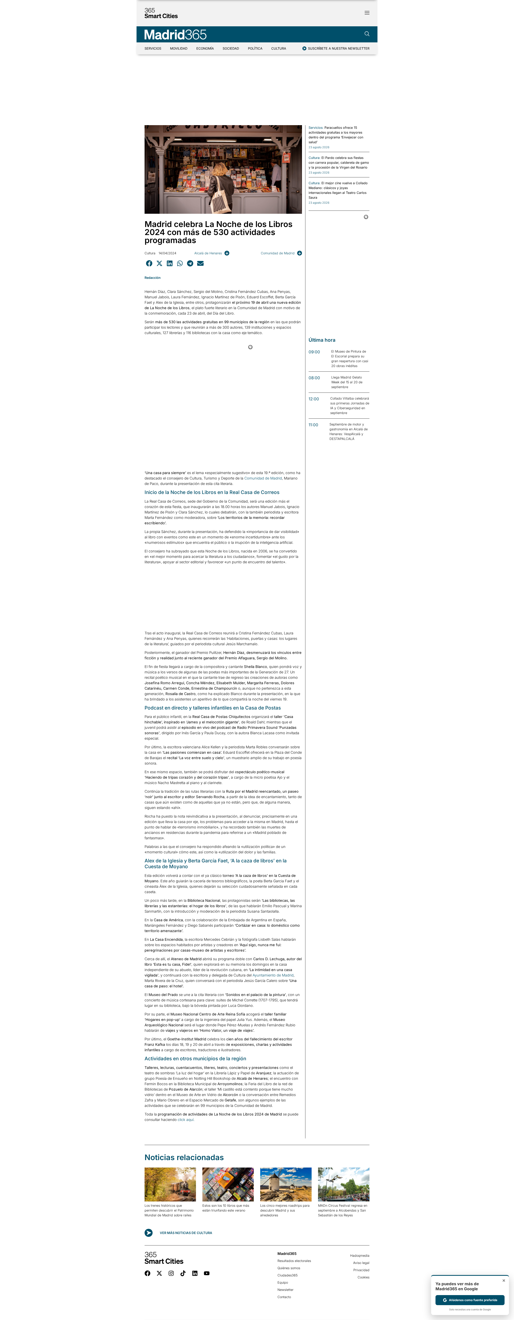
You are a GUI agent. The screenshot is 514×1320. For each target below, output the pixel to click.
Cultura (278, 48)
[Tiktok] (183, 1273)
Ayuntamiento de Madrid (273, 975)
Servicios (153, 48)
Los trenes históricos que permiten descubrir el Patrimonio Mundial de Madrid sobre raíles (169, 1210)
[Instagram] (171, 1273)
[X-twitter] (159, 1273)
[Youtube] (207, 1273)
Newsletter (285, 1290)
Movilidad (179, 48)
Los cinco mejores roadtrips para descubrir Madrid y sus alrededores (285, 1210)
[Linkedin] (195, 1273)
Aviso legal (361, 1263)
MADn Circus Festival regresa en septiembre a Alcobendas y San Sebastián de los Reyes (342, 1210)
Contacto (284, 1297)
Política (255, 48)
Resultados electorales (294, 1261)
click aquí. (186, 1120)
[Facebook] (147, 1273)
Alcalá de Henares (208, 253)
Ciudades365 (287, 1275)
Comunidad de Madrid (278, 253)
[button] (149, 263)
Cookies (363, 1277)
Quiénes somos (288, 1268)
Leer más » (151, 1220)
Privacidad (361, 1270)
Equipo (282, 1282)
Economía (205, 48)
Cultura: (314, 158)
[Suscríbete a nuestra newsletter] (304, 48)
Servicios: (316, 128)
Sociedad (231, 48)
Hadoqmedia (359, 1256)
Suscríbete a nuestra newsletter (338, 48)
